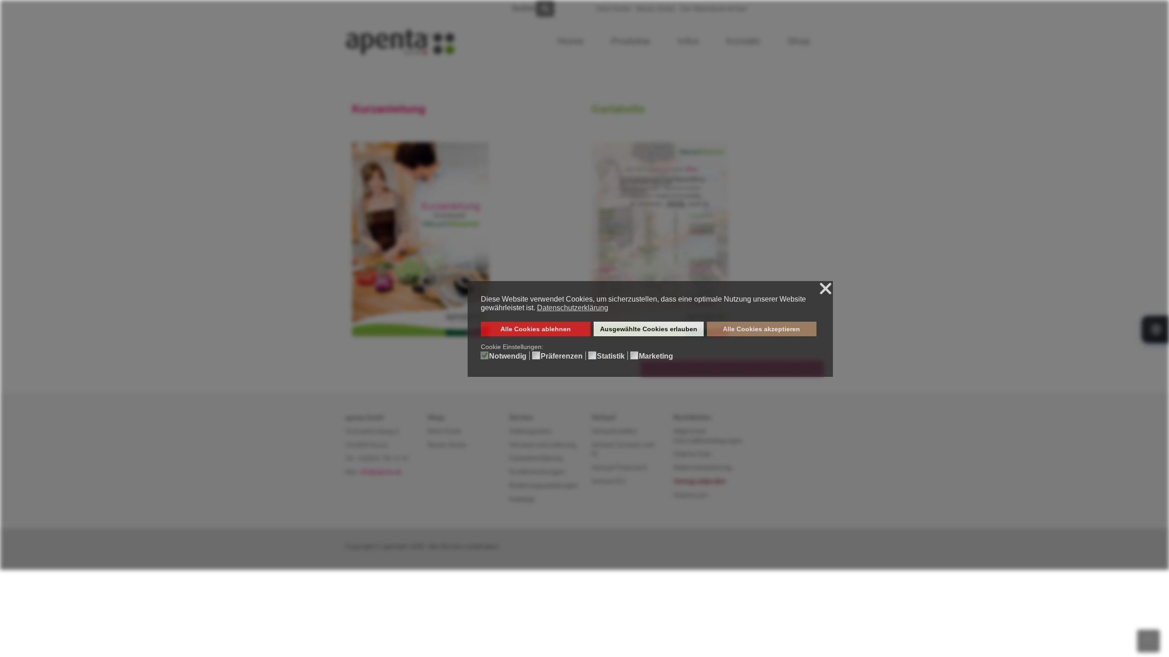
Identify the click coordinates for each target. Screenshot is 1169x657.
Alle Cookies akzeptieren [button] (761, 329)
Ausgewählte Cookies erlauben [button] (648, 329)
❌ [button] (825, 289)
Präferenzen (562, 356)
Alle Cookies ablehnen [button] (535, 329)
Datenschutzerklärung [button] (572, 308)
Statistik (611, 356)
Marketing (656, 356)
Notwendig (508, 356)
